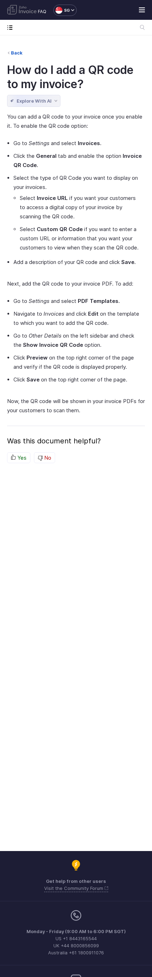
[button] (61, 10)
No (47, 457)
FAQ (42, 11)
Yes (21, 457)
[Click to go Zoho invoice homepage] (22, 10)
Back (17, 53)
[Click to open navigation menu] (11, 27)
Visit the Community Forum (74, 888)
